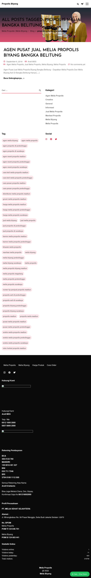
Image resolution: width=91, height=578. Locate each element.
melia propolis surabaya (12, 284)
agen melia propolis (30, 140)
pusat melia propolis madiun (14, 321)
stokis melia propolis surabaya (15, 343)
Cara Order (51, 365)
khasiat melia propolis (12, 247)
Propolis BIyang (10, 3)
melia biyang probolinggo (13, 257)
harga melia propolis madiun (14, 204)
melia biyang (30, 252)
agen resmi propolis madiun (14, 156)
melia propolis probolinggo (14, 279)
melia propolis (30, 263)
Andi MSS (32, 61)
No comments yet (78, 64)
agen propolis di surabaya (13, 151)
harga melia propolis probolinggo (16, 209)
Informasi (50, 107)
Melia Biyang (47, 64)
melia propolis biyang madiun (15, 268)
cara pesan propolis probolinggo (16, 188)
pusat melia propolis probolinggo (16, 327)
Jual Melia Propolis (33, 64)
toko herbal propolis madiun (14, 348)
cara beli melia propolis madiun (15, 172)
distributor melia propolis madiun (16, 194)
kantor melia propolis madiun (15, 236)
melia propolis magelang (13, 273)
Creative (49, 99)
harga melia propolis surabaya (15, 215)
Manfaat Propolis (53, 115)
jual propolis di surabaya (13, 231)
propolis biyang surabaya (13, 311)
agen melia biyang (10, 140)
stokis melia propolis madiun (14, 332)
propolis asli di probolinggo (14, 295)
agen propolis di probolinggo (15, 146)
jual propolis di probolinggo (14, 225)
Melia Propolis (60, 64)
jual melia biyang (10, 220)
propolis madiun (9, 316)
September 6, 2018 (14, 61)
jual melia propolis (27, 220)
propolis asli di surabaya (13, 300)
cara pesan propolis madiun (14, 183)
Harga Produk (38, 365)
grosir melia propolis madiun (14, 199)
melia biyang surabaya (12, 263)
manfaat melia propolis (12, 252)
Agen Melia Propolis (15, 64)
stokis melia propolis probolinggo (16, 337)
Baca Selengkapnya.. (13, 78)
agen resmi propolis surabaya (15, 167)
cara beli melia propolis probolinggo (17, 178)
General (49, 103)
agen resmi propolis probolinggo (16, 162)
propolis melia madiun (29, 316)
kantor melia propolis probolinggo (17, 241)
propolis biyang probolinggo (14, 305)
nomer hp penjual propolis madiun (17, 289)
